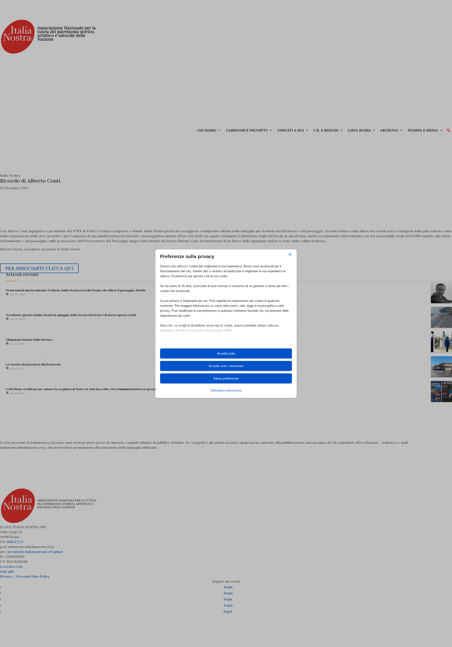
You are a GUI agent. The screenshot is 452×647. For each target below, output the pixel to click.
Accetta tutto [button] (226, 353)
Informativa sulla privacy (226, 390)
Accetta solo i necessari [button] (226, 366)
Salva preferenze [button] (226, 378)
